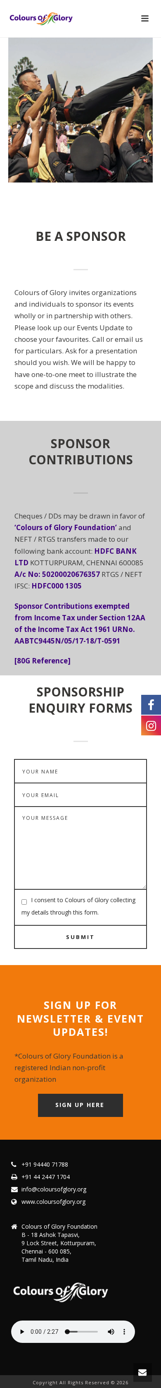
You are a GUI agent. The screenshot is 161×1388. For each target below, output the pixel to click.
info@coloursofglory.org (53, 1189)
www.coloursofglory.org (53, 1201)
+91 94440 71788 (44, 1164)
